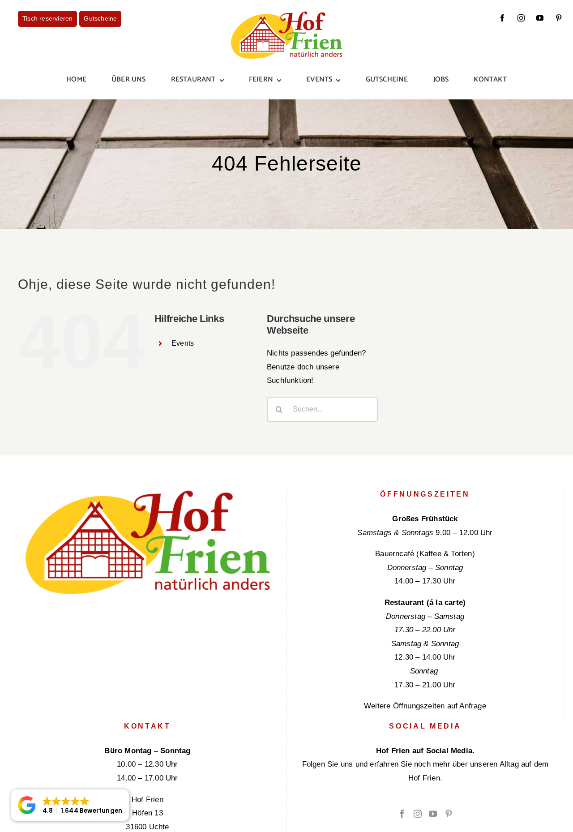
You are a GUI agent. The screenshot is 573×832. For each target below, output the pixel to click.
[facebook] (502, 18)
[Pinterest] (449, 814)
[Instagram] (418, 814)
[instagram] (521, 18)
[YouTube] (433, 814)
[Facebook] (402, 814)
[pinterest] (559, 18)
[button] (70, 805)
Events (182, 343)
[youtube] (540, 18)
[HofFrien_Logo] (286, 14)
